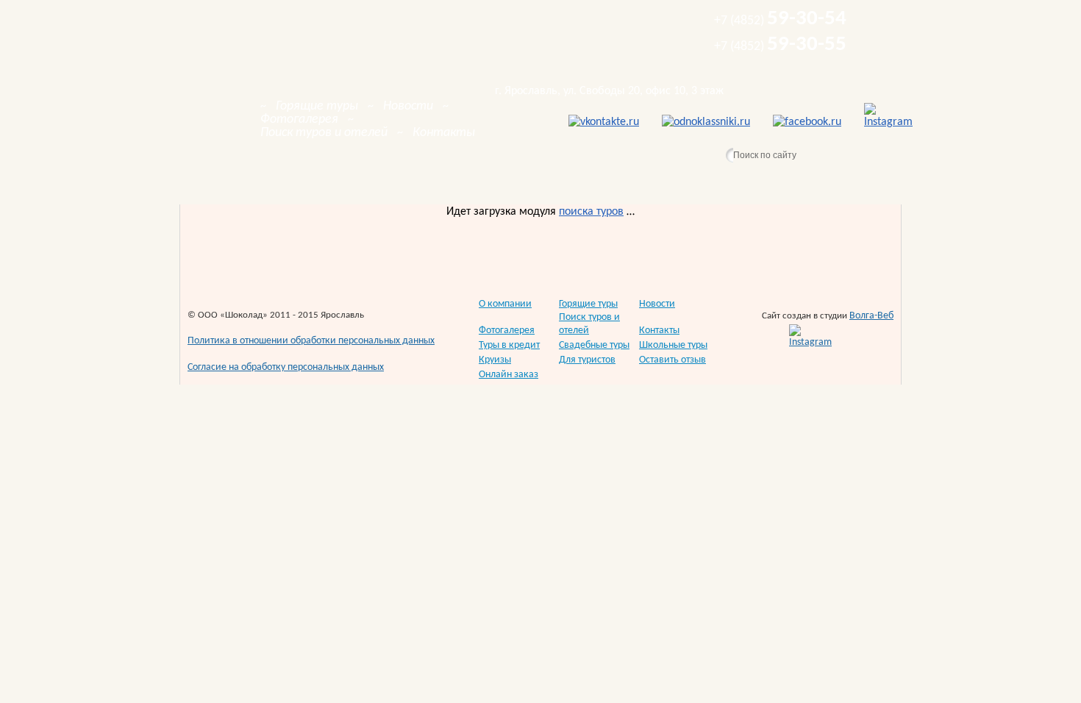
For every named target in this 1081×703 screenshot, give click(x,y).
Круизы (495, 359)
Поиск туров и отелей (589, 324)
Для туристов (587, 359)
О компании (505, 304)
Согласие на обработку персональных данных (286, 367)
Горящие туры (588, 304)
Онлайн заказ (508, 374)
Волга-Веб (871, 315)
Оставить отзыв (672, 359)
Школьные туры (673, 345)
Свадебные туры (594, 345)
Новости (657, 304)
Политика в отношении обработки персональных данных (311, 340)
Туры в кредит (509, 345)
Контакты (659, 330)
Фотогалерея (507, 330)
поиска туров (591, 212)
